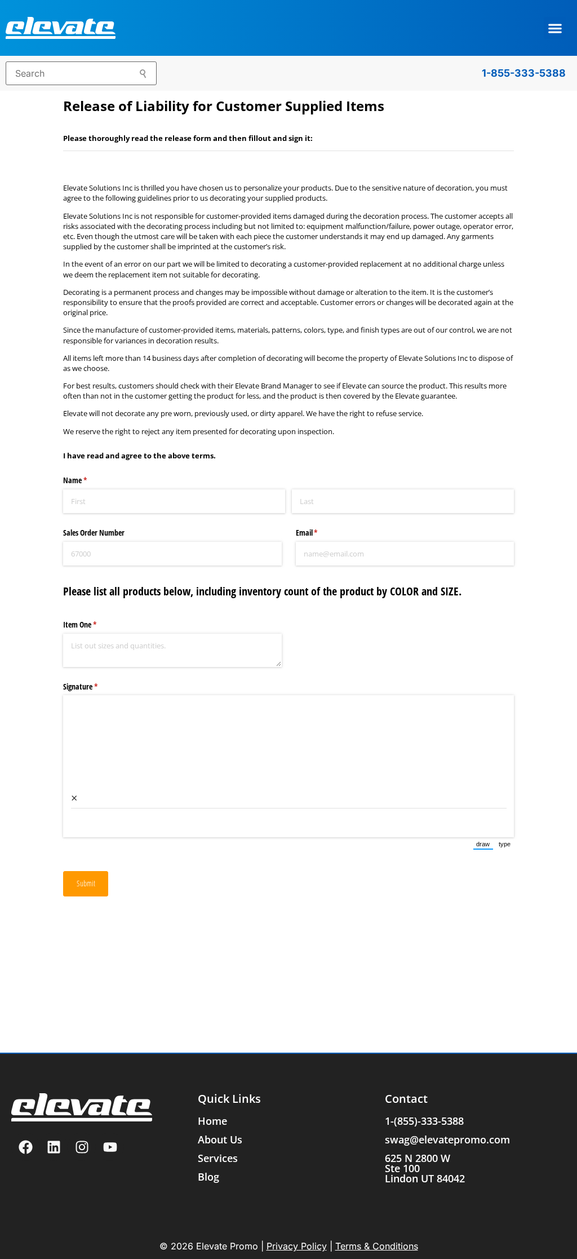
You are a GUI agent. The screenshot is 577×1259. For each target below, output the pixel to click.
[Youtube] (110, 1147)
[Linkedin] (53, 1147)
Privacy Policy (297, 1246)
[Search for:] (81, 73)
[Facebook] (25, 1147)
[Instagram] (82, 1147)
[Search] (143, 75)
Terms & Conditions (376, 1246)
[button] (555, 28)
